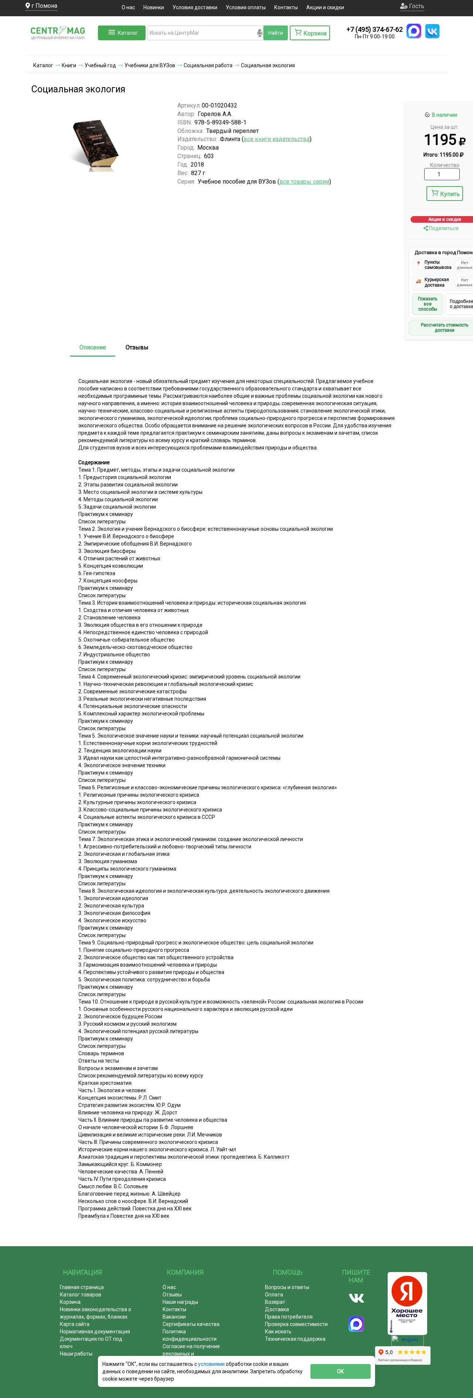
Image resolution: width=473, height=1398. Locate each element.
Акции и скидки (325, 7)
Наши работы (76, 1354)
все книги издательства (277, 139)
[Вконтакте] (356, 1298)
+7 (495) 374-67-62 (375, 29)
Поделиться (443, 228)
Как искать (278, 1331)
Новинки (153, 7)
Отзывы (137, 347)
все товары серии (304, 181)
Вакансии (174, 1317)
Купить (450, 194)
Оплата (274, 1295)
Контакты (286, 7)
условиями (212, 1364)
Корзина (70, 1302)
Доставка (277, 1309)
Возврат (275, 1302)
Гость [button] (416, 6)
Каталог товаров (80, 1295)
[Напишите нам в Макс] (413, 31)
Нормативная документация (95, 1331)
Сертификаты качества (191, 1324)
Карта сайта (74, 1324)
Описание (92, 347)
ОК (340, 1371)
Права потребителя (289, 1317)
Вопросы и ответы (287, 1287)
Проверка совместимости (296, 1324)
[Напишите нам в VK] (432, 31)
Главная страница (82, 1287)
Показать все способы (427, 304)
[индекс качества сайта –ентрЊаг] (407, 1343)
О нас (128, 7)
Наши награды (180, 1302)
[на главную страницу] (61, 48)
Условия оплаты (246, 7)
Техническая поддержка (295, 1339)
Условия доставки (195, 7)
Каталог (128, 33)
